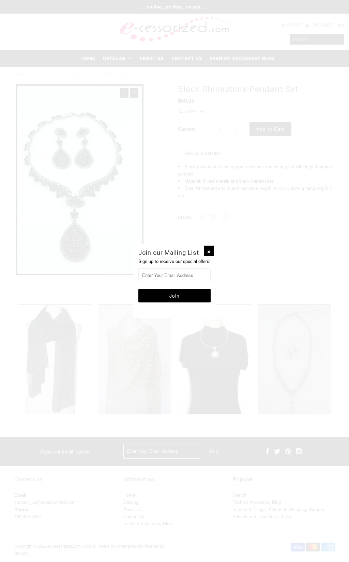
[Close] (209, 251)
